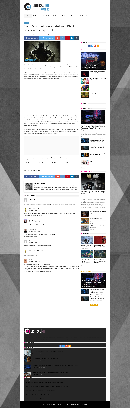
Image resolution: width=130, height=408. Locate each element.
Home (25, 20)
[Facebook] (89, 46)
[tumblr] (76, 38)
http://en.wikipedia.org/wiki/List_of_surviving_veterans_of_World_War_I (39, 234)
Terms (67, 404)
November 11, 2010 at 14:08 (34, 200)
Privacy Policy (74, 404)
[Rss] (98, 46)
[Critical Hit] (37, 2)
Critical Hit (46, 404)
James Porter (85, 286)
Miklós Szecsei (28, 34)
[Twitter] (92, 46)
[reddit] (62, 38)
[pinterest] (67, 38)
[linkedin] (72, 38)
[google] (57, 38)
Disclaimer (83, 404)
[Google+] (95, 46)
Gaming (29, 20)
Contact (53, 404)
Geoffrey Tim (32, 229)
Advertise (61, 404)
